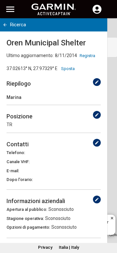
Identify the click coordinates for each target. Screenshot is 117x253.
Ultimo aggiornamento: (30, 55)
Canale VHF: (18, 161)
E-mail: (12, 170)
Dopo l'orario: (19, 179)
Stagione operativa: (25, 218)
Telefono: (15, 152)
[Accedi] (97, 13)
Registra (87, 55)
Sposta (68, 68)
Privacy (45, 247)
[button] (109, 223)
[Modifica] (97, 82)
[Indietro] (5, 24)
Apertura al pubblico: (26, 209)
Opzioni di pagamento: (28, 227)
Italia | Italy (69, 247)
